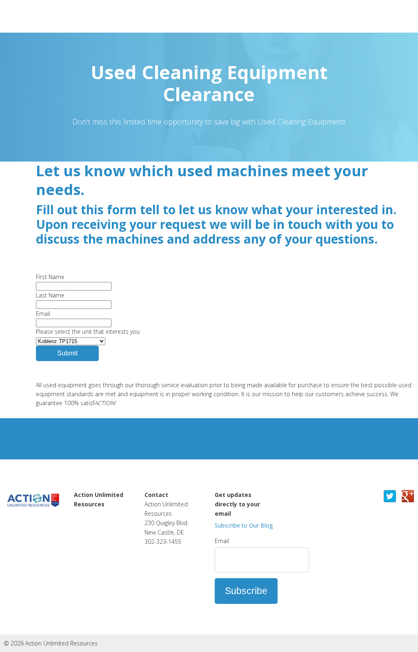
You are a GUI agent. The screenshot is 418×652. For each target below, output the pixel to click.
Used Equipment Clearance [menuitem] (97, 555)
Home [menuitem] (83, 513)
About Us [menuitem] (87, 522)
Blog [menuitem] (80, 541)
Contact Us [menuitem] (90, 532)
